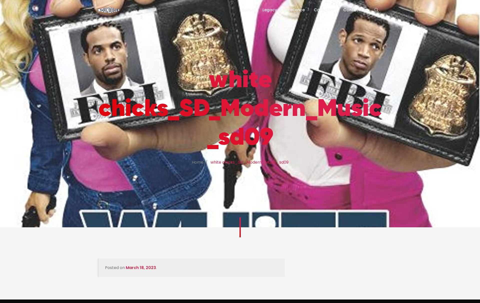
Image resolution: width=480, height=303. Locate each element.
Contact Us (354, 10)
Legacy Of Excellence (283, 10)
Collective (324, 10)
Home (248, 10)
